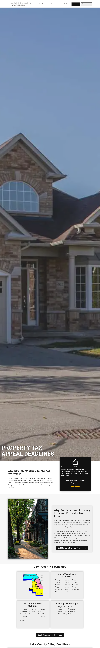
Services (44, 4)
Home (32, 4)
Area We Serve (65, 4)
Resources (54, 4)
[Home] (18, 6)
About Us (38, 4)
